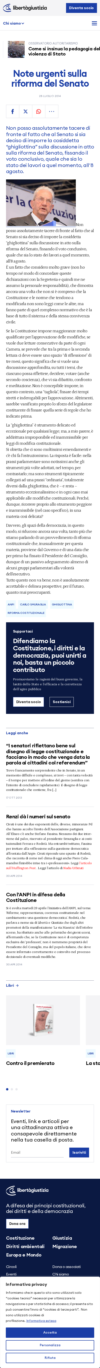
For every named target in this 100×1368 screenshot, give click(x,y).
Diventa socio (81, 8)
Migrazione (64, 1246)
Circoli (11, 1267)
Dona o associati (66, 1267)
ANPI (11, 604)
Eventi (11, 1274)
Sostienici (61, 702)
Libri (10, 985)
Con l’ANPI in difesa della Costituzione (35, 897)
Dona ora (17, 1224)
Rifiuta (50, 1358)
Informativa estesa (41, 1321)
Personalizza (50, 1345)
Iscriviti (79, 1152)
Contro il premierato (30, 1063)
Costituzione (20, 1238)
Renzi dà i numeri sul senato (38, 816)
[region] (50, 1322)
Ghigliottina (62, 604)
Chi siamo (12, 23)
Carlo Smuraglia (33, 604)
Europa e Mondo (23, 1255)
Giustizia (62, 1238)
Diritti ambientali (25, 1246)
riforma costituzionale (26, 613)
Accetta (50, 1332)
